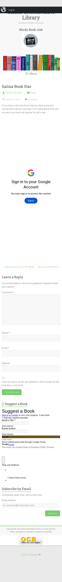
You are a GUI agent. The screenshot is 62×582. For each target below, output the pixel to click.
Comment (8, 292)
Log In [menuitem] (12, 10)
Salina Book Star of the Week (18, 267)
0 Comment (32, 100)
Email (5, 348)
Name (6, 333)
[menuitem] (3, 10)
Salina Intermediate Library (31, 14)
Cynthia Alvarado (13, 92)
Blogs (33, 92)
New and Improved (49, 267)
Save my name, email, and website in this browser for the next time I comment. (30, 383)
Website (6, 363)
